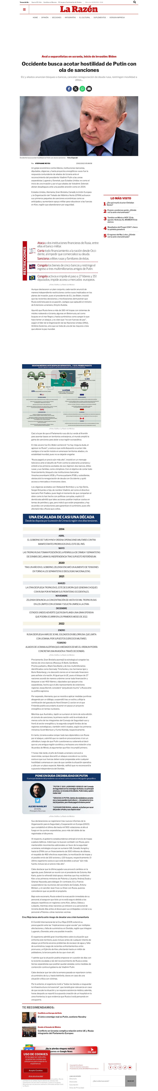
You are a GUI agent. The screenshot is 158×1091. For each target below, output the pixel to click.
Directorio (73, 1079)
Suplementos (100, 17)
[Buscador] (134, 2)
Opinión (44, 17)
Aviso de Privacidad (76, 1088)
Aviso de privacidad (35, 1076)
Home (35, 17)
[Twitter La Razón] (76, 89)
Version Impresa (117, 17)
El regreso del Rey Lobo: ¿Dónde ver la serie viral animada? (121, 235)
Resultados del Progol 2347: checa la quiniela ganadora (123, 228)
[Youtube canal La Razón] (130, 1068)
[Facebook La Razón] (69, 89)
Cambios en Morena (50, 2)
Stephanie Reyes (42, 163)
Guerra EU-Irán (37, 2)
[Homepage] (79, 9)
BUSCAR (131, 1081)
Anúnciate (73, 1082)
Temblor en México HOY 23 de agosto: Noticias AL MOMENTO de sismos (122, 219)
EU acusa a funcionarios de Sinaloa (70, 2)
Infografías (70, 17)
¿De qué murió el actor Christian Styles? (120, 204)
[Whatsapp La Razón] (82, 89)
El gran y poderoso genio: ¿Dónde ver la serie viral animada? (121, 211)
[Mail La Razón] (89, 89)
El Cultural (84, 17)
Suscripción (73, 1085)
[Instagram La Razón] (120, 1068)
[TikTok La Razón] (125, 1068)
